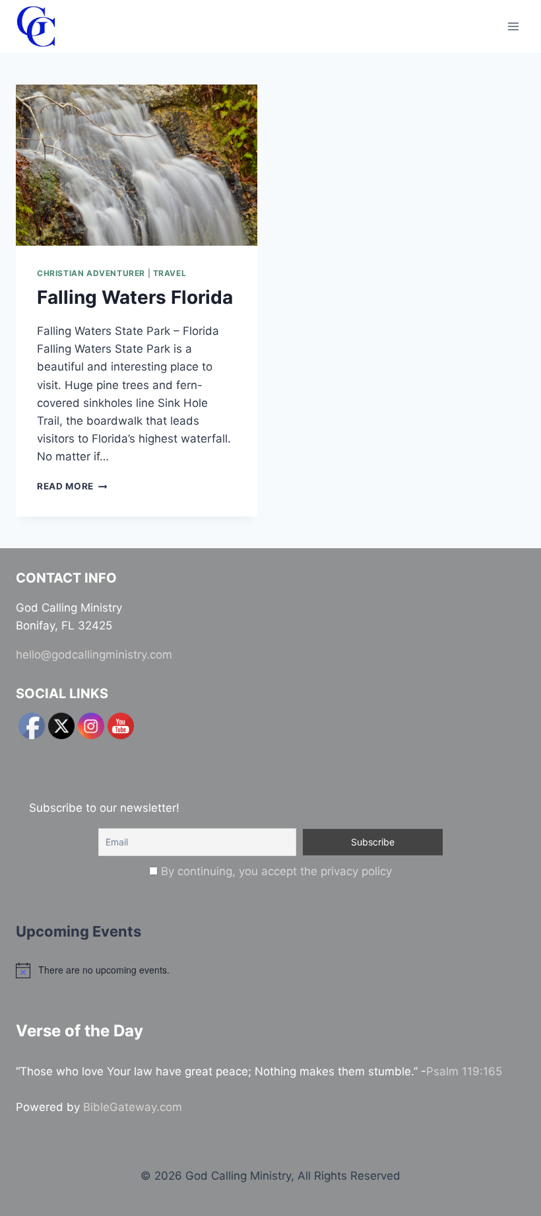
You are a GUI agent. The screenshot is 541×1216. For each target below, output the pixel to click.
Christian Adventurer (91, 273)
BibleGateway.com (132, 1107)
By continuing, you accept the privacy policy (276, 871)
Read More (72, 486)
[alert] (270, 970)
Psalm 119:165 (464, 1071)
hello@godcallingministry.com (94, 654)
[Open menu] (513, 26)
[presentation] (136, 165)
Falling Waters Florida (135, 297)
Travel (170, 273)
